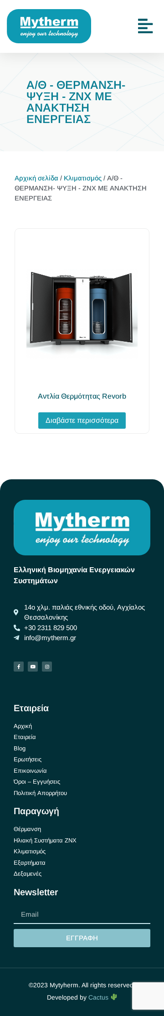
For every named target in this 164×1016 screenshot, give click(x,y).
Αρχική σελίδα (36, 178)
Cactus (99, 997)
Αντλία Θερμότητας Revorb (82, 396)
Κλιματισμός (83, 178)
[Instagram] (47, 667)
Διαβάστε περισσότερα (82, 420)
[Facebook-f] (19, 667)
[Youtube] (33, 667)
